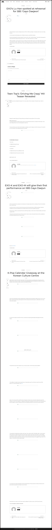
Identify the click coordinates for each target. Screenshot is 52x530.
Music (11, 1)
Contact (30, 1)
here (22, 383)
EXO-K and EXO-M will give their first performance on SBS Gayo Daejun (26, 186)
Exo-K (12, 46)
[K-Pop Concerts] (2, 2)
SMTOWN (13, 245)
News (14, 1)
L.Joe (12, 160)
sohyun (14, 160)
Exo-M (13, 46)
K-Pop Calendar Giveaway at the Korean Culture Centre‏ (26, 274)
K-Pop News (23, 182)
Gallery (22, 1)
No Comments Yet (11, 63)
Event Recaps (18, 1)
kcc (16, 503)
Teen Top (16, 160)
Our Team (26, 1)
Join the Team (35, 1)
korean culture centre (20, 503)
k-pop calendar (13, 503)
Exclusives (7, 1)
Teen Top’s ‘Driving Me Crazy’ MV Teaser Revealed (26, 95)
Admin (18, 50)
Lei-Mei (18, 164)
